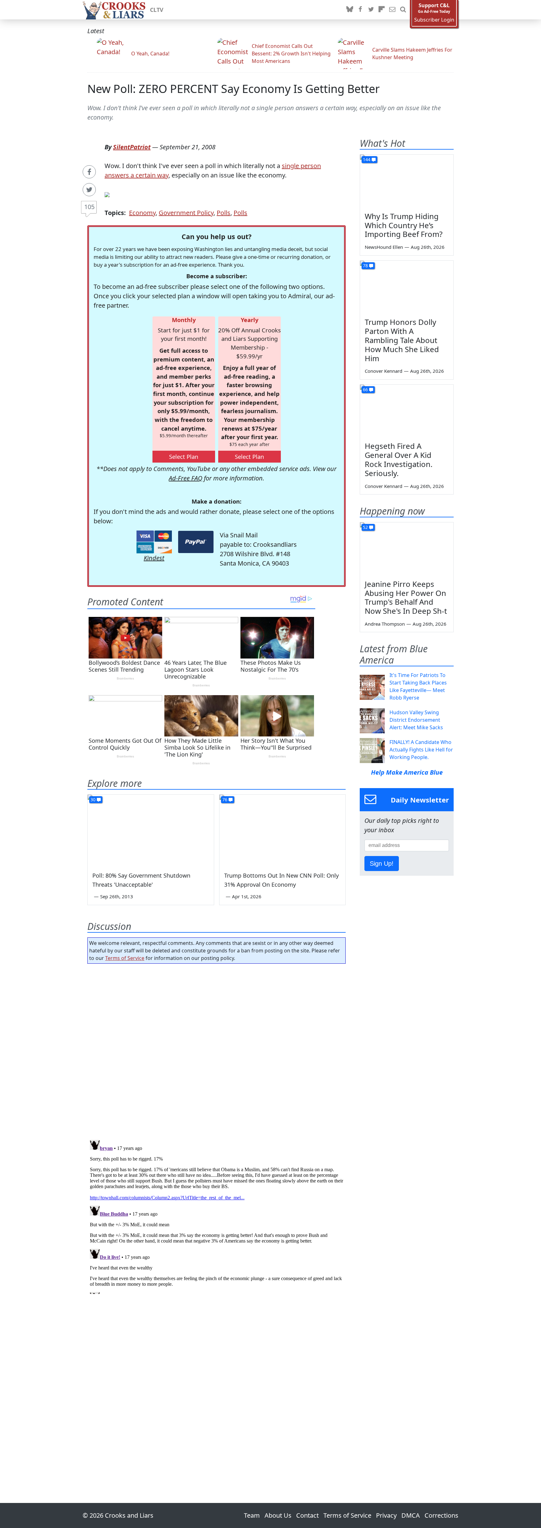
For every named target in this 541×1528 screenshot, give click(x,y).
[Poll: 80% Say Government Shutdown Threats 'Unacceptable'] (151, 830)
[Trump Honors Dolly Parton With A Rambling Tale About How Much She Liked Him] (406, 287)
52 (365, 527)
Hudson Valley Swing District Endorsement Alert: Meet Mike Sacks (416, 720)
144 (366, 159)
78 (365, 266)
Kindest (154, 558)
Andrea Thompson (385, 624)
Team (252, 1515)
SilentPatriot (132, 147)
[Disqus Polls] (217, 1050)
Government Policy (186, 212)
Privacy (386, 1515)
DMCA (410, 1515)
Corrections (441, 1515)
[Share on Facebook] (89, 171)
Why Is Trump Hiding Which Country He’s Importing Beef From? (403, 225)
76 (224, 799)
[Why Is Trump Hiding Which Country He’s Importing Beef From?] (406, 181)
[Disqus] (216, 1215)
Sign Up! (382, 863)
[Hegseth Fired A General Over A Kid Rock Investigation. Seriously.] (406, 411)
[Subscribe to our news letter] (392, 9)
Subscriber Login (434, 20)
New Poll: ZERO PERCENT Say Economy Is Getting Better (233, 88)
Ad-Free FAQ (185, 478)
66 (365, 389)
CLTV (156, 9)
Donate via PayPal (196, 542)
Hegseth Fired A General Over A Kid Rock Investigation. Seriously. (398, 459)
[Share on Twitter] (89, 189)
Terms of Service (124, 958)
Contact (307, 1515)
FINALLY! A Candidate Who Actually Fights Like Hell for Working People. (421, 750)
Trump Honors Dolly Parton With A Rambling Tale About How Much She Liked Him (402, 340)
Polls (223, 212)
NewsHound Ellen (384, 247)
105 (89, 207)
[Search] (403, 9)
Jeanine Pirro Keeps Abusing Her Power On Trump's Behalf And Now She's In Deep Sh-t (406, 597)
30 (92, 799)
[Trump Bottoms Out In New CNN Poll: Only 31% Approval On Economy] (282, 830)
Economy (142, 212)
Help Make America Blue (407, 772)
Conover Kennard (383, 371)
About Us (278, 1515)
